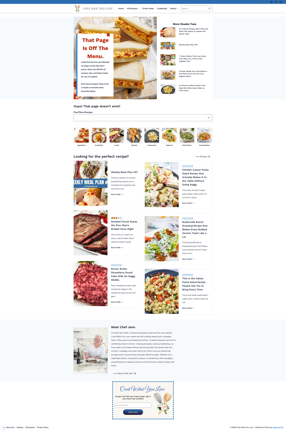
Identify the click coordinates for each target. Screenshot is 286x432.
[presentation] (167, 32)
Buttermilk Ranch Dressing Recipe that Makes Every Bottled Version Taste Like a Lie (194, 229)
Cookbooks (162, 8)
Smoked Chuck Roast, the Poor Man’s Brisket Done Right (124, 225)
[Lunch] (117, 137)
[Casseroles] (152, 137)
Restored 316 (278, 427)
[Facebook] (271, 2)
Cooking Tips (9, 427)
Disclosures (30, 427)
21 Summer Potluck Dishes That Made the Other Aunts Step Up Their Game (192, 88)
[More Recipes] (178, 156)
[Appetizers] (81, 137)
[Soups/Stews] (204, 137)
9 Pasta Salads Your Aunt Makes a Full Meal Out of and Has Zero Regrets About (193, 73)
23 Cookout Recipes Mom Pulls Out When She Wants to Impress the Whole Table (193, 31)
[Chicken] (134, 137)
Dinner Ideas (148, 8)
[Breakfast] (99, 137)
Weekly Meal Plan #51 (124, 172)
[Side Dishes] (187, 137)
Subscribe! (133, 412)
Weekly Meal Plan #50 (188, 45)
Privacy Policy (42, 427)
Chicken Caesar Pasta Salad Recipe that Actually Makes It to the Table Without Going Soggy (195, 177)
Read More (116, 194)
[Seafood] (169, 137)
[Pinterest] (276, 2)
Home (121, 8)
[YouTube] (281, 2)
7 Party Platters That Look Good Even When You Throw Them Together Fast (192, 58)
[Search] (209, 118)
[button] (112, 218)
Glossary (20, 427)
